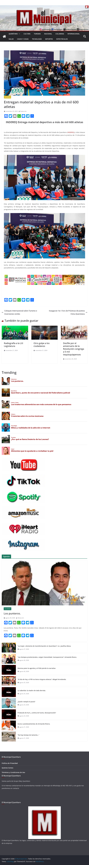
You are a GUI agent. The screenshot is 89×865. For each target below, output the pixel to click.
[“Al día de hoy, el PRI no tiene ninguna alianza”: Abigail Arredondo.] (9, 681)
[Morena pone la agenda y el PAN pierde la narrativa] (9, 670)
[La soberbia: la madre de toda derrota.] (9, 692)
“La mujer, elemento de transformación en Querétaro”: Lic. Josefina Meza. (44, 646)
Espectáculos (62, 39)
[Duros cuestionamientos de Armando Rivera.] (9, 725)
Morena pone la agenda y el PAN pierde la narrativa (36, 668)
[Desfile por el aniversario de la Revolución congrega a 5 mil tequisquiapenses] (74, 327)
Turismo (37, 34)
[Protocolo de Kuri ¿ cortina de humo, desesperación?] (9, 714)
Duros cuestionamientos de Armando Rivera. (34, 724)
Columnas (59, 34)
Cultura (27, 34)
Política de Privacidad (10, 763)
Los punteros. (12, 613)
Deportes (49, 39)
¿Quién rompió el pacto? (26, 702)
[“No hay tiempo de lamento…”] (9, 736)
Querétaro (13, 34)
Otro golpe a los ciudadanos (42, 345)
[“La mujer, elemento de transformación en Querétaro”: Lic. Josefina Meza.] (9, 647)
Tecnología (37, 39)
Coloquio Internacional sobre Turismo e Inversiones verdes (20, 312)
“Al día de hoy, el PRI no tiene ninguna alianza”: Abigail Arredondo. (42, 679)
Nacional (48, 34)
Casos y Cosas (23, 39)
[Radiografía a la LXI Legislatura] (15, 327)
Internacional (74, 34)
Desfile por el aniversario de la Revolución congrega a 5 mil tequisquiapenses (73, 349)
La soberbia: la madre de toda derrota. (32, 690)
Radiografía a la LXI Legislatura (13, 345)
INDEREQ (71, 132)
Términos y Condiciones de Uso (13, 772)
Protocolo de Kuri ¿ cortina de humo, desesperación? (37, 713)
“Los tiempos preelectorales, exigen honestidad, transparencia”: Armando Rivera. (47, 657)
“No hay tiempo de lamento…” (28, 735)
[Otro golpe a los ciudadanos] (44, 327)
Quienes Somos (7, 768)
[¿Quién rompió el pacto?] (9, 703)
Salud (11, 39)
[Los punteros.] (44, 582)
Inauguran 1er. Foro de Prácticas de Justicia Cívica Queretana (67, 312)
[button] (19, 33)
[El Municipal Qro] (44, 7)
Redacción (23, 111)
